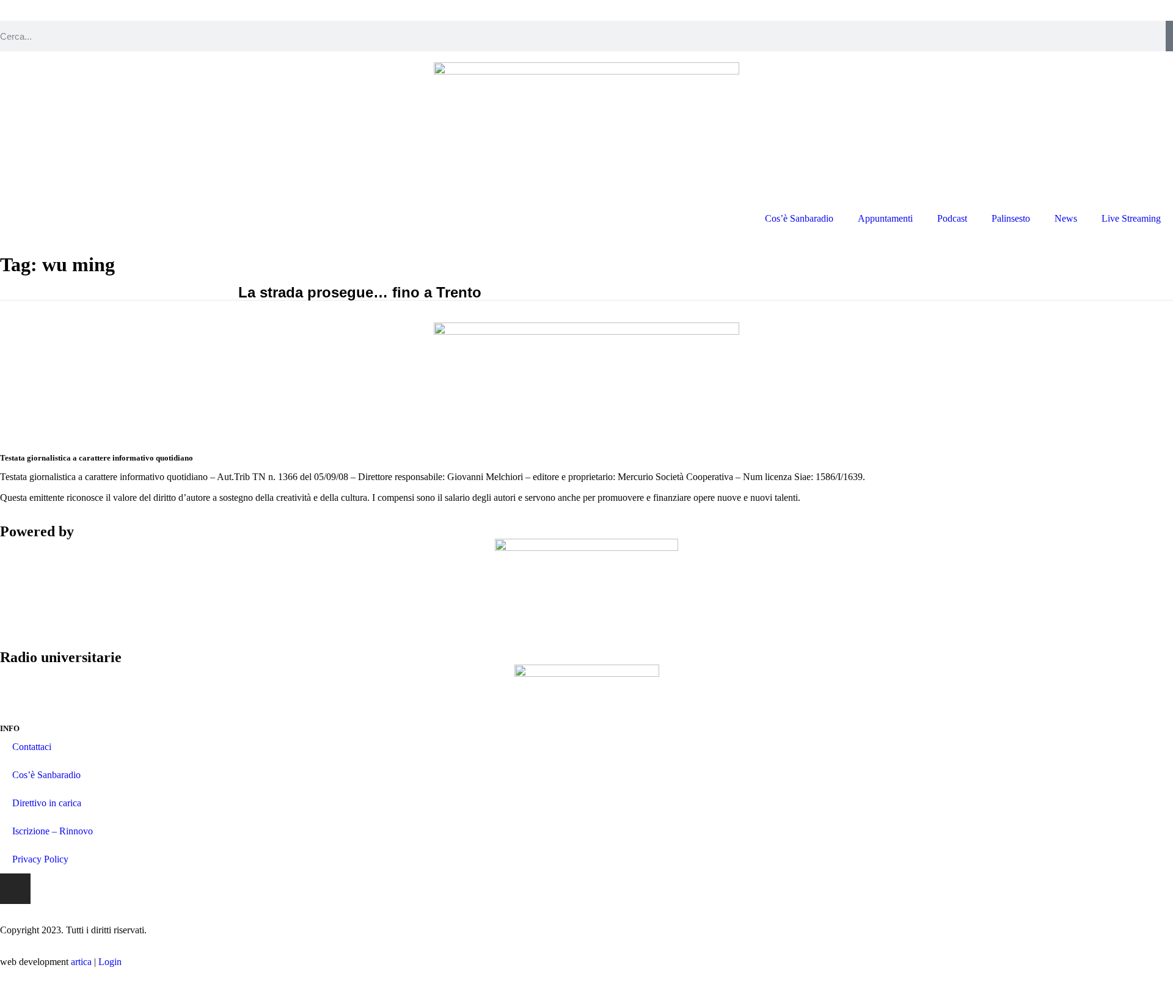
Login (110, 962)
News (1065, 218)
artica (81, 962)
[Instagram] (15, 888)
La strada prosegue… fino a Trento (359, 292)
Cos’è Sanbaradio (799, 218)
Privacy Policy (40, 859)
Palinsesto (1011, 218)
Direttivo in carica (46, 803)
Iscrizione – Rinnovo (52, 831)
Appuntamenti (885, 218)
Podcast (952, 218)
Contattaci (31, 747)
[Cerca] (1169, 36)
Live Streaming (1131, 218)
